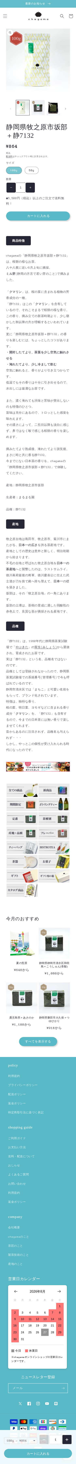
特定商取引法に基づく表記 (26, 1112)
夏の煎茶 (21, 963)
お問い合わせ (17, 1183)
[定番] (22, 824)
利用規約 (14, 1076)
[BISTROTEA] (54, 853)
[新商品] (54, 796)
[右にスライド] (65, 108)
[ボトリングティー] (54, 810)
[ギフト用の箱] (54, 881)
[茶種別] (54, 824)
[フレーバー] (54, 838)
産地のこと (15, 1263)
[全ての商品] (22, 796)
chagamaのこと (18, 1236)
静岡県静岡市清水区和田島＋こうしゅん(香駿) (54, 964)
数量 (9, 179)
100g (14, 170)
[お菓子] (54, 867)
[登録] (63, 1388)
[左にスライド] (10, 108)
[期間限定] (22, 810)
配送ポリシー (17, 1094)
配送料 (9, 156)
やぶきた (22, 647)
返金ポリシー (17, 1103)
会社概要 (14, 1227)
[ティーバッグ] (22, 853)
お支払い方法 (17, 1147)
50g (31, 170)
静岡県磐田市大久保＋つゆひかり (54, 1019)
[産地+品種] (22, 838)
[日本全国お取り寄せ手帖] (38, 770)
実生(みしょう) (45, 647)
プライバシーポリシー (23, 1085)
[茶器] (22, 867)
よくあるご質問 (18, 1174)
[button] (5, 16)
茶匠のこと (15, 1245)
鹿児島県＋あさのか (21, 1017)
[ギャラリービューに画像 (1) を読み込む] (22, 107)
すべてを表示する (38, 1041)
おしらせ (14, 1165)
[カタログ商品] (22, 895)
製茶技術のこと (18, 1254)
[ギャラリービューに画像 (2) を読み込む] (38, 107)
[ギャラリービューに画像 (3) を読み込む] (53, 107)
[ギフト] (22, 881)
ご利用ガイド (17, 1138)
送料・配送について (21, 1156)
